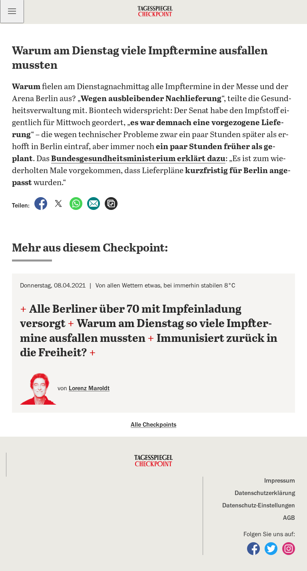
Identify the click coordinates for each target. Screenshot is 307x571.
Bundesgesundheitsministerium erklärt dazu (138, 159)
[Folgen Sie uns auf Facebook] (254, 548)
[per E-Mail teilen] (94, 203)
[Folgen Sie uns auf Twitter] (272, 548)
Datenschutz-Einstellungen (258, 505)
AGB (289, 518)
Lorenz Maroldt (89, 388)
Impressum (279, 480)
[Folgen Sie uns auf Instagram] (288, 548)
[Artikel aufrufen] (111, 203)
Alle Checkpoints (153, 424)
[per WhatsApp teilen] (77, 203)
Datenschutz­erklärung (265, 493)
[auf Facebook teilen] (41, 203)
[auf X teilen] (59, 203)
